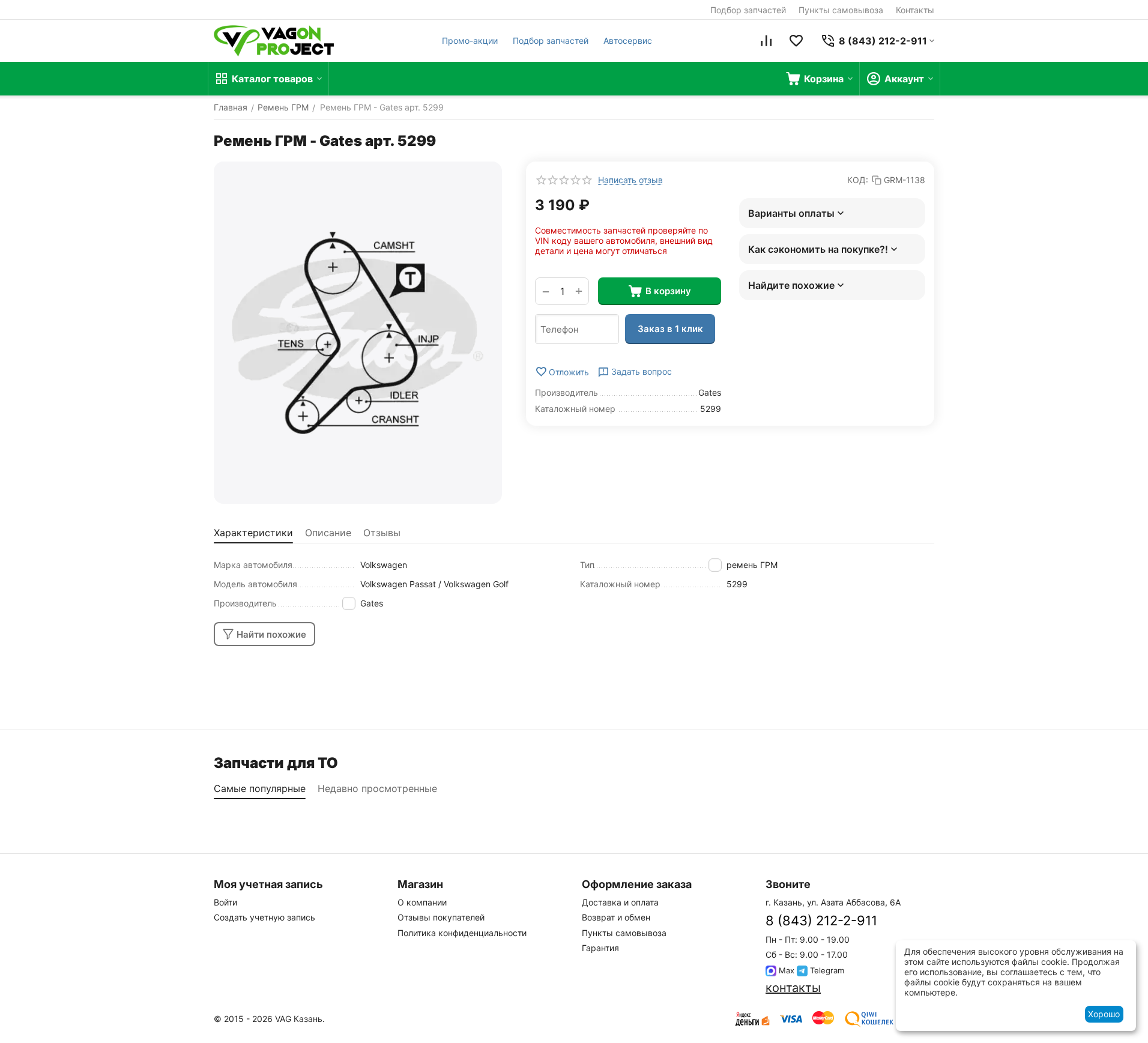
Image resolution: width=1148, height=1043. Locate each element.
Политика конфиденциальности (462, 933)
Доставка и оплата (620, 902)
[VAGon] (274, 41)
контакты (793, 988)
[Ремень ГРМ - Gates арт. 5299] (358, 333)
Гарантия (600, 948)
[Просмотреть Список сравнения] (766, 41)
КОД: (857, 180)
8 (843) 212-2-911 (821, 920)
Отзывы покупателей (441, 917)
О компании (422, 902)
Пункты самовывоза (841, 10)
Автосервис (627, 40)
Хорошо (1104, 1014)
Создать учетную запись (264, 917)
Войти (225, 902)
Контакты (915, 10)
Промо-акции (470, 40)
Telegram (826, 970)
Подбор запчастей (748, 10)
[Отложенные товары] (796, 41)
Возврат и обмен (616, 917)
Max (785, 970)
